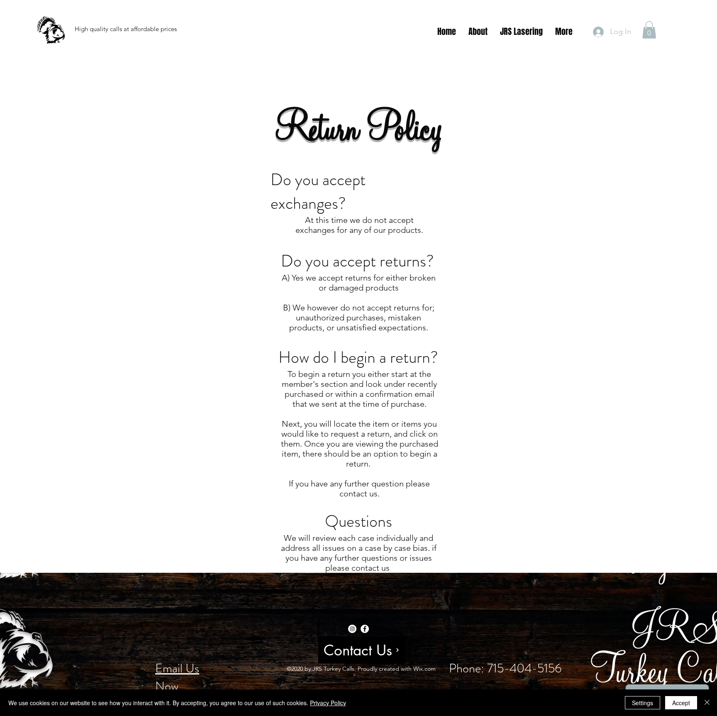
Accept (681, 703)
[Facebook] (365, 629)
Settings (642, 703)
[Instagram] (352, 629)
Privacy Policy (328, 703)
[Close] (707, 702)
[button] (649, 30)
